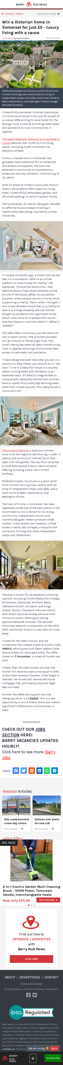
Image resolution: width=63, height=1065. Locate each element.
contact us (8, 1049)
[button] (28, 905)
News (19, 13)
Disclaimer (36, 983)
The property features (15, 450)
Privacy (25, 983)
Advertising (29, 977)
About (10, 977)
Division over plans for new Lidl (47, 821)
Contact (51, 977)
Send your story (46, 13)
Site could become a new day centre (16, 821)
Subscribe (53, 1058)
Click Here (31, 958)
